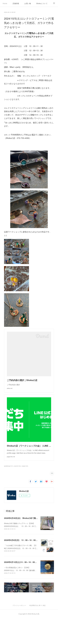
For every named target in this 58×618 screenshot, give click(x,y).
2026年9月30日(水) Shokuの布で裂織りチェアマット (27, 518)
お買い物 (27, 3)
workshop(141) (8, 466)
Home (5, 3)
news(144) (25, 466)
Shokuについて (41, 3)
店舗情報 (16, 3)
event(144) (17, 466)
